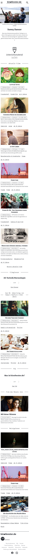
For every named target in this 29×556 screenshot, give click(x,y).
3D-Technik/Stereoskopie (14, 278)
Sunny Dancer (14, 29)
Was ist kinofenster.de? (14, 375)
